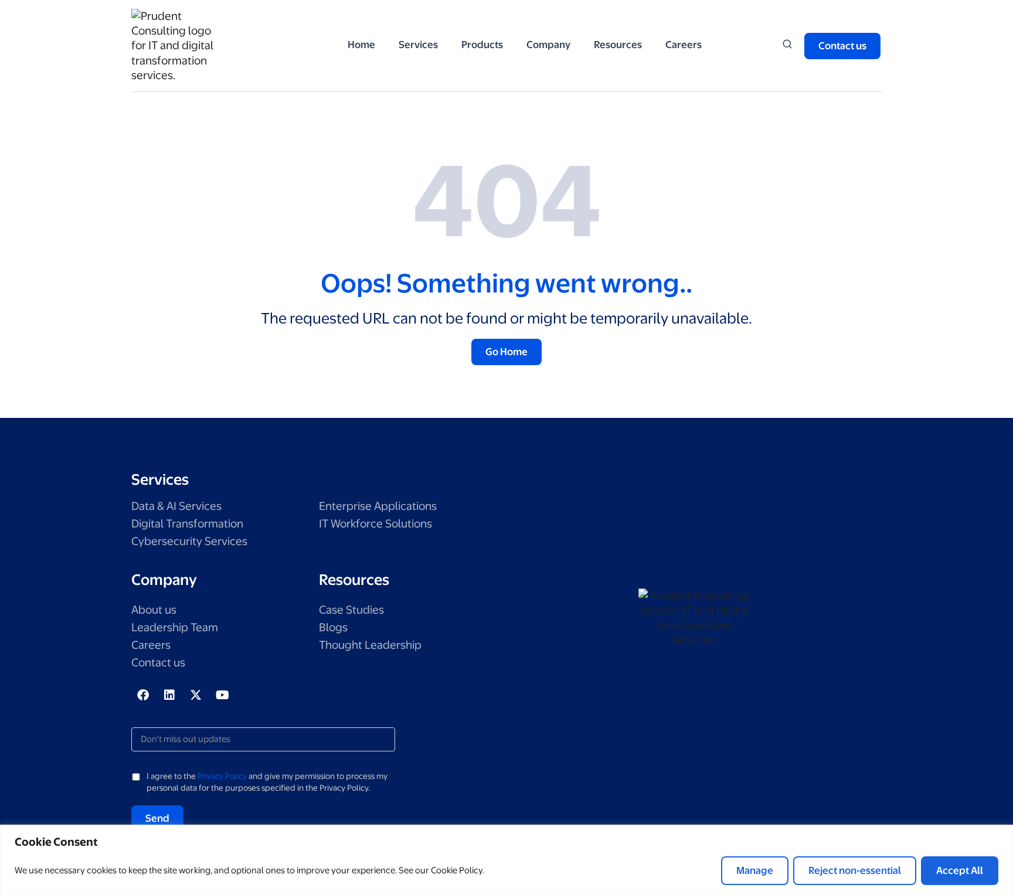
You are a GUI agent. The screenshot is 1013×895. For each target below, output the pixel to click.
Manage (754, 870)
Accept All (959, 870)
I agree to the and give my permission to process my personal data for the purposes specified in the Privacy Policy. (267, 781)
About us (153, 610)
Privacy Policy (222, 776)
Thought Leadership (370, 645)
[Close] (1001, 835)
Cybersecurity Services (189, 541)
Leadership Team (174, 627)
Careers (151, 645)
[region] (506, 860)
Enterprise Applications (378, 506)
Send (157, 818)
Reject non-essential (854, 870)
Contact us (158, 662)
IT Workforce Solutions (375, 523)
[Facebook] (143, 695)
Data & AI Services (176, 506)
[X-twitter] (196, 695)
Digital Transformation (187, 523)
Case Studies (351, 610)
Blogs (333, 627)
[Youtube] (222, 695)
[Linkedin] (169, 695)
